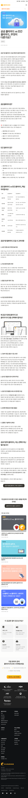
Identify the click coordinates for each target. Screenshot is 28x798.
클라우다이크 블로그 (6, 9)
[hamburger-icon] (26, 4)
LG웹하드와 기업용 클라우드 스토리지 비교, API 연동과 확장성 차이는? (12, 608)
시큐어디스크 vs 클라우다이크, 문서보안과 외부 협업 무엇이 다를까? (12, 534)
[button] (25, 9)
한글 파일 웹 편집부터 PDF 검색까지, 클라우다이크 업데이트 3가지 (12, 583)
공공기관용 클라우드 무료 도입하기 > (14, 485)
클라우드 (2, 41)
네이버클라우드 (22, 364)
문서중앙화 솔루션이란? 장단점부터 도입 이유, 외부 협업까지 (12, 559)
